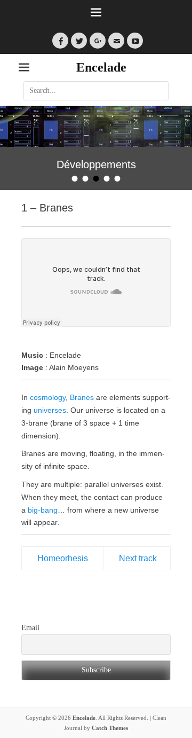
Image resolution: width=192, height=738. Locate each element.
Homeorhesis (62, 558)
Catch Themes (110, 728)
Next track (138, 558)
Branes (82, 397)
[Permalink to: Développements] (96, 126)
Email (30, 628)
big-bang (43, 510)
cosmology (48, 397)
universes (50, 410)
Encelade (101, 67)
